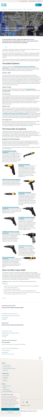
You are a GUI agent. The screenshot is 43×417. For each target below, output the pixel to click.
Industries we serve (6, 386)
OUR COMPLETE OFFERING (23, 1)
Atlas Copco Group (6, 365)
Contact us (4, 281)
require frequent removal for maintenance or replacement (19, 67)
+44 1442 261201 (5, 317)
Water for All (5, 370)
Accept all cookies (10, 409)
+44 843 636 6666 (5, 335)
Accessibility (23, 405)
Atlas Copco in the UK (7, 366)
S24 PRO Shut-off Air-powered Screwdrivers (25, 246)
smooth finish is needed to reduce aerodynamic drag (15, 113)
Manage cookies (10, 412)
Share (7, 47)
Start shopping (5, 352)
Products (4, 387)
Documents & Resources (7, 391)
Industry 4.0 (5, 379)
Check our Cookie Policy (9, 406)
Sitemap (28, 405)
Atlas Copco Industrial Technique (9, 368)
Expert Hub (5, 380)
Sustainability (5, 377)
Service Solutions (6, 389)
